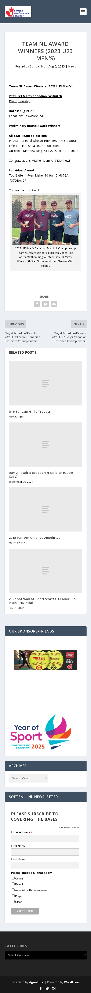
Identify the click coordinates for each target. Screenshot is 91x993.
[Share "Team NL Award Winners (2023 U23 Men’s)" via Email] (54, 304)
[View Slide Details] (45, 660)
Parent (19, 884)
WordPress (72, 982)
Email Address (22, 832)
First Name (18, 846)
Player (19, 896)
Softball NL (37, 66)
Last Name (18, 859)
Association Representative (31, 890)
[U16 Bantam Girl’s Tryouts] (45, 383)
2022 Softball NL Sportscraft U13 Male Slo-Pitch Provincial (43, 601)
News (72, 66)
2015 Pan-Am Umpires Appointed (35, 538)
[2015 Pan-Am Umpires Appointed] (45, 509)
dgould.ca (36, 982)
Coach (19, 878)
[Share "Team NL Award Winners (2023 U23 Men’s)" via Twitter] (45, 304)
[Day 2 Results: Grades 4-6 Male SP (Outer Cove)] (45, 444)
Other (18, 901)
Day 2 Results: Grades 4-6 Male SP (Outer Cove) (41, 474)
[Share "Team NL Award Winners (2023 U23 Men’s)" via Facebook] (37, 304)
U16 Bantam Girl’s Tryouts (30, 412)
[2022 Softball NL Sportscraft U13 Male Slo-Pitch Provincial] (45, 571)
